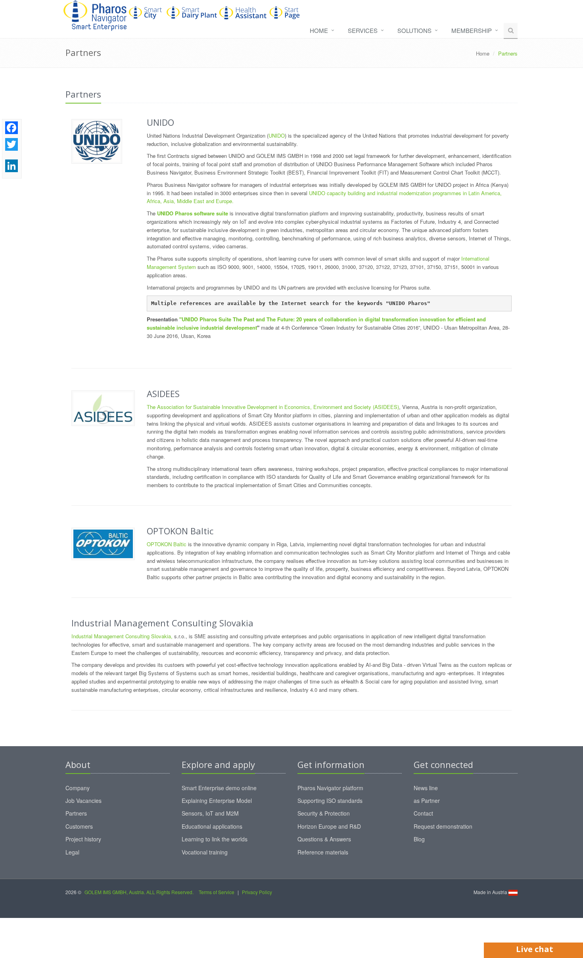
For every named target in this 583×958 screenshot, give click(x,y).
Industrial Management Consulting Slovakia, (122, 636)
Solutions (414, 30)
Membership (471, 30)
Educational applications (212, 826)
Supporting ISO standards (329, 800)
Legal (72, 852)
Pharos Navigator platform (330, 788)
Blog (419, 839)
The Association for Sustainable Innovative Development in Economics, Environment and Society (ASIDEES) (273, 407)
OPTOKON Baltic (166, 544)
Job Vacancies (83, 800)
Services (363, 30)
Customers (79, 826)
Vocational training (205, 852)
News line (426, 788)
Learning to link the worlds (214, 839)
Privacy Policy (257, 892)
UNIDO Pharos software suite (192, 213)
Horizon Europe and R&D (329, 826)
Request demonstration (443, 826)
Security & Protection (323, 813)
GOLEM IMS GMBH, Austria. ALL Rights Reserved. (139, 892)
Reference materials (322, 852)
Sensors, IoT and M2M (210, 813)
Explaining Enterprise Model (217, 800)
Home (319, 30)
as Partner (427, 800)
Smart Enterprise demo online (219, 788)
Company (77, 788)
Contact (423, 813)
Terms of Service (216, 892)
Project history (83, 839)
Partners (76, 813)
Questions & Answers (324, 839)
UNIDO (276, 135)
